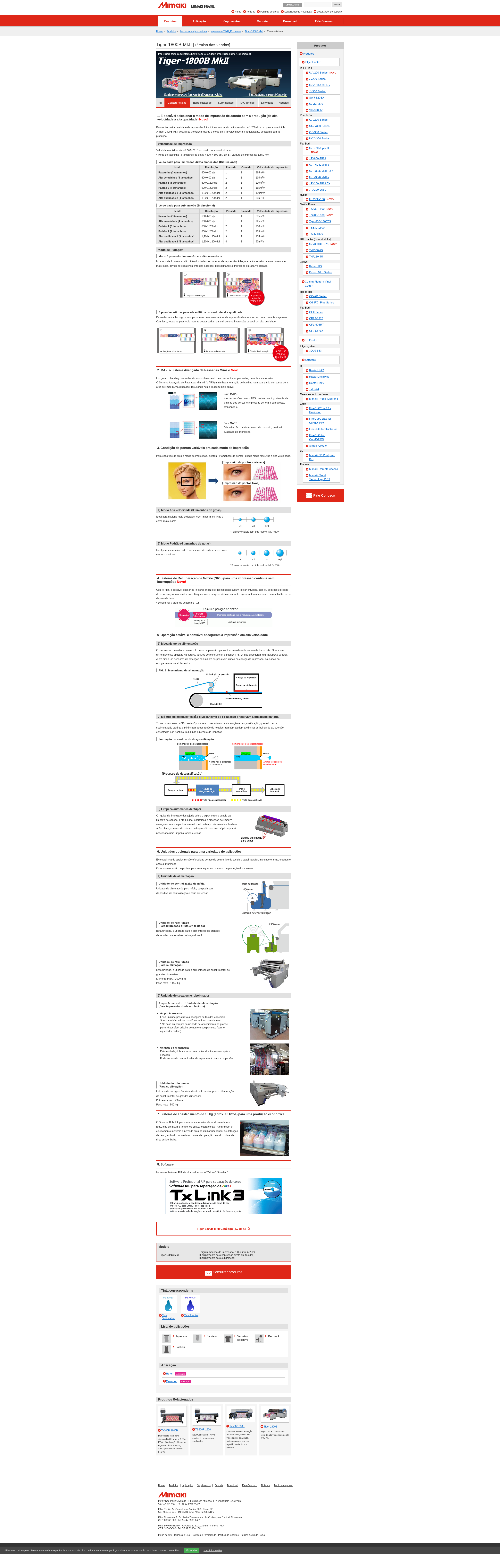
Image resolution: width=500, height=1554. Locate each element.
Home (238, 11)
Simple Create (318, 445)
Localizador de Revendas (298, 11)
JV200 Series (317, 78)
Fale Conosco (324, 21)
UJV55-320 (316, 103)
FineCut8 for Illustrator (323, 429)
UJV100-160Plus (319, 85)
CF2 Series (316, 330)
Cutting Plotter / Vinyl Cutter (318, 283)
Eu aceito (191, 1550)
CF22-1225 (316, 318)
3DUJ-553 (315, 350)
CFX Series (316, 312)
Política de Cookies (228, 1535)
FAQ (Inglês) (247, 102)
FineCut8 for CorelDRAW (317, 437)
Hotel (169, 1373)
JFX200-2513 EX (319, 183)
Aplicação (199, 21)
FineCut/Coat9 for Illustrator (320, 410)
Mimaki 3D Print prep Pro (322, 457)
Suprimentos (231, 21)
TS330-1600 (317, 227)
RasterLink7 (316, 370)
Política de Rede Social (253, 1535)
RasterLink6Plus (319, 376)
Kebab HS (315, 266)
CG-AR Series (318, 296)
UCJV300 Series (319, 138)
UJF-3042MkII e (319, 177)
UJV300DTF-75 (323, 244)
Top (160, 102)
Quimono (171, 1381)
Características (177, 102)
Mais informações (213, 1550)
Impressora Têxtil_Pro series (226, 31)
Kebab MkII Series (320, 272)
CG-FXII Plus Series (321, 302)
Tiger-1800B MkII (254, 31)
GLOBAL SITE (292, 5)
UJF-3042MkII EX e (321, 170)
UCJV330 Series (319, 125)
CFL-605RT (316, 324)
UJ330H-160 (321, 199)
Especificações (202, 102)
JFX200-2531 (317, 189)
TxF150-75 (316, 256)
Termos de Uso (182, 1535)
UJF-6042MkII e (319, 164)
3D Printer (311, 340)
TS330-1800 (321, 208)
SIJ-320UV (315, 110)
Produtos (170, 21)
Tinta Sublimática (168, 1317)
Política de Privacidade (204, 1535)
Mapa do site (165, 1535)
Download (290, 21)
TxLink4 (314, 389)
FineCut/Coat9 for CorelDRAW (320, 420)
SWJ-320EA (316, 97)
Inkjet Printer (313, 62)
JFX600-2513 (317, 158)
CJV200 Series (318, 119)
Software (310, 359)
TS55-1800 (316, 233)
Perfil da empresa (269, 11)
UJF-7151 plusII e (320, 150)
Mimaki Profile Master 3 (323, 398)
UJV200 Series (322, 72)
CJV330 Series (318, 132)
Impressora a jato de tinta (193, 31)
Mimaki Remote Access (323, 468)
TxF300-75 (316, 250)
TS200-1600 (321, 215)
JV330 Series (317, 91)
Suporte (262, 21)
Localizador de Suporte (329, 11)
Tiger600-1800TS (320, 221)
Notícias (250, 11)
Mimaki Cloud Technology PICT (319, 477)
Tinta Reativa (191, 1315)
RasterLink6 (316, 382)
